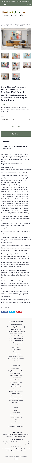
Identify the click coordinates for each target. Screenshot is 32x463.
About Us (16, 410)
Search (16, 360)
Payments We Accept (16, 415)
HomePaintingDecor (21, 456)
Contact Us (16, 421)
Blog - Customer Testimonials (16, 358)
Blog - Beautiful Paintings (16, 356)
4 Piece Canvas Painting (16, 338)
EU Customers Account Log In (16, 426)
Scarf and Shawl (16, 384)
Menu (5, 4)
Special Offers (16, 412)
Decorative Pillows (16, 377)
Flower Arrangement (16, 395)
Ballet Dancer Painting (16, 342)
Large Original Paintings (16, 333)
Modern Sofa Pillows (16, 380)
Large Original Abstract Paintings (16, 331)
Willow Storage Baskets (16, 375)
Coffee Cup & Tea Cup (16, 382)
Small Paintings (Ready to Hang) (16, 327)
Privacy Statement (16, 424)
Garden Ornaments (16, 386)
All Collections (16, 402)
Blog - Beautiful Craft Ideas (16, 400)
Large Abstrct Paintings (16, 324)
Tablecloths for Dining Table (16, 389)
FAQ (16, 419)
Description (6, 142)
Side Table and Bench (16, 398)
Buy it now (16, 134)
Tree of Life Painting (16, 345)
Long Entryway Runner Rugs (16, 371)
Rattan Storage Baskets (16, 373)
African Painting (16, 347)
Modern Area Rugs (16, 368)
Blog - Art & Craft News (16, 354)
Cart (30, 4)
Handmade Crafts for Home (16, 391)
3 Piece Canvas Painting (16, 336)
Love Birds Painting (16, 349)
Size (2, 116)
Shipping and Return (16, 417)
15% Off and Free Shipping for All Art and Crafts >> (15, 147)
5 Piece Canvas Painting (16, 340)
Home (2, 24)
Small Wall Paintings (16, 329)
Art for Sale (16, 351)
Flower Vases (16, 393)
